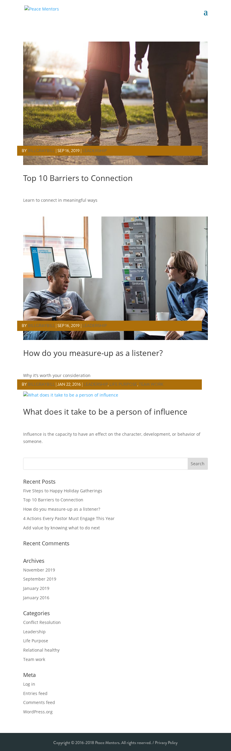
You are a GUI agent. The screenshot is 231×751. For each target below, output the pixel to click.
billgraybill (41, 151)
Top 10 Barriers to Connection (78, 178)
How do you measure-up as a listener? (93, 352)
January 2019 (36, 588)
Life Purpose (123, 384)
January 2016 (36, 597)
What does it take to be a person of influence (105, 411)
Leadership (94, 151)
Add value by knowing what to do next (61, 528)
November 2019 (39, 570)
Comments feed (39, 702)
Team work (151, 384)
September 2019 (39, 579)
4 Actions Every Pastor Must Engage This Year (69, 518)
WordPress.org (38, 712)
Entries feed (35, 693)
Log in (29, 684)
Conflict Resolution (42, 622)
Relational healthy (41, 650)
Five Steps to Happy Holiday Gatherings (62, 491)
